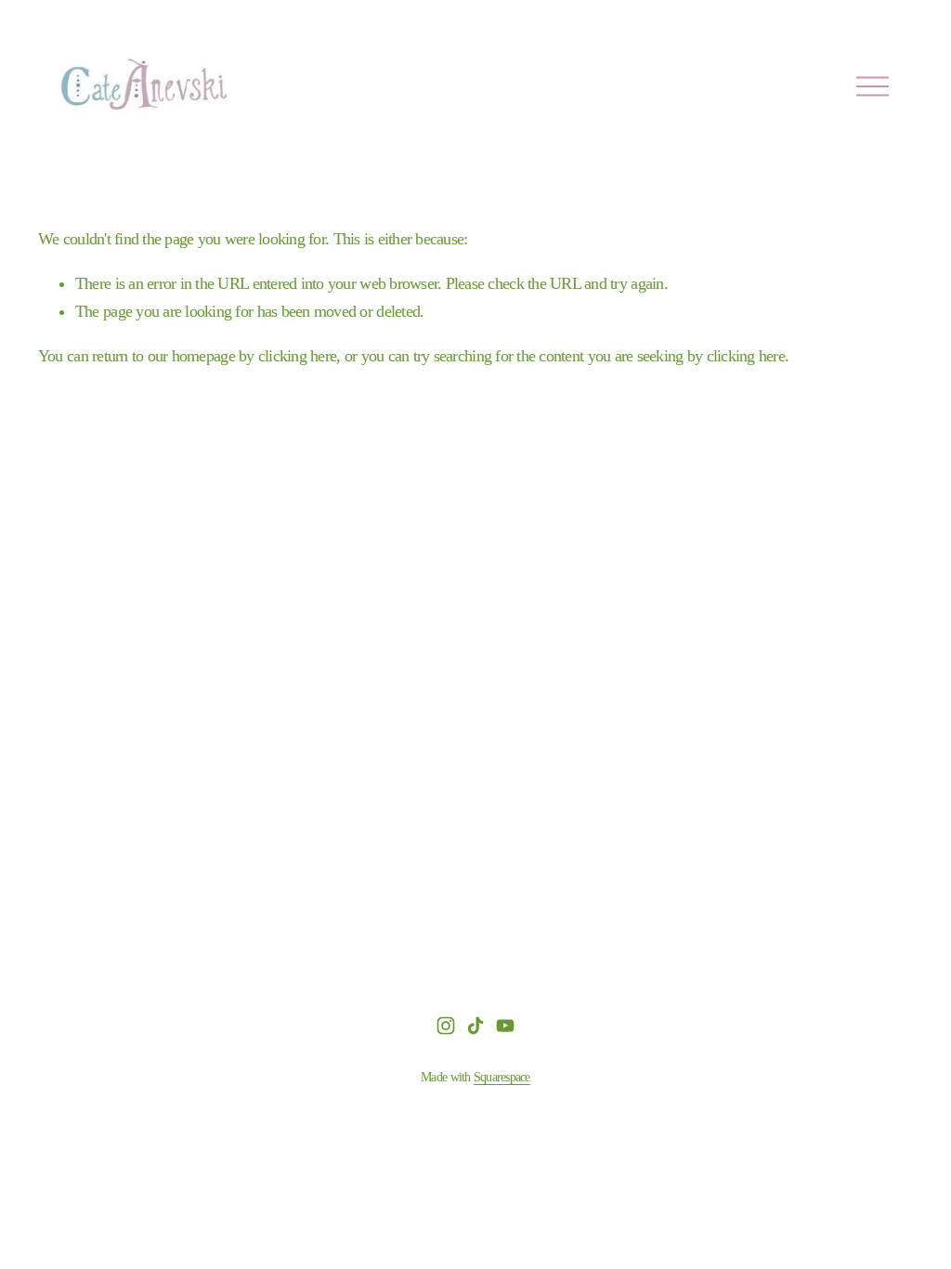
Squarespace (502, 1076)
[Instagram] (445, 1025)
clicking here (297, 356)
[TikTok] (475, 1025)
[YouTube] (505, 1025)
